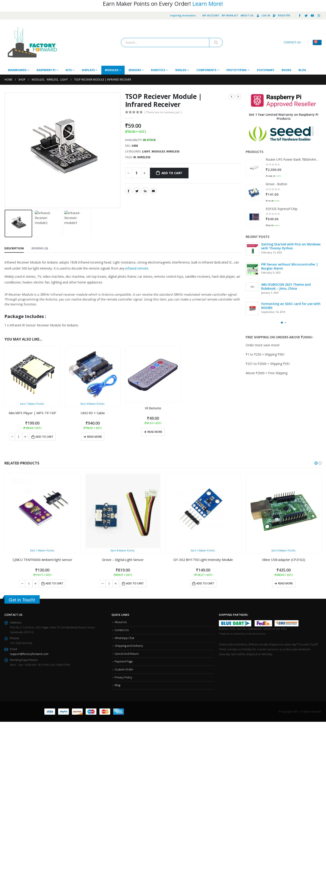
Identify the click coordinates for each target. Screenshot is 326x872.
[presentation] (5, 150)
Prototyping (236, 70)
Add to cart (172, 173)
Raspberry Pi (46, 70)
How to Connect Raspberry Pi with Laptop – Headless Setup (287, 286)
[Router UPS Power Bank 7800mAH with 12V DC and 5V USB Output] (254, 168)
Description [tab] (14, 248)
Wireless (172, 151)
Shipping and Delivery (129, 646)
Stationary (265, 70)
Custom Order (124, 669)
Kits (69, 70)
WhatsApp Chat (124, 638)
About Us (247, 15)
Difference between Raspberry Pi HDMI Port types (290, 246)
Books (286, 70)
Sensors (134, 70)
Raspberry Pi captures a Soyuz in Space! (286, 306)
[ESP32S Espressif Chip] (254, 217)
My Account (211, 15)
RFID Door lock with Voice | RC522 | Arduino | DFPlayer (288, 266)
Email (153, 190)
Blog (302, 70)
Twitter (136, 190)
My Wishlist (230, 15)
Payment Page (124, 661)
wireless (143, 157)
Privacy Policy (123, 677)
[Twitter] (306, 15)
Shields (180, 70)
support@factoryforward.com (29, 654)
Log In (266, 15)
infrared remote (136, 268)
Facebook (128, 190)
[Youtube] (312, 15)
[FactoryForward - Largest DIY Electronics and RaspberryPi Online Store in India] (32, 42)
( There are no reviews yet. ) (163, 112)
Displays (88, 70)
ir (134, 157)
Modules (111, 70)
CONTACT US (292, 42)
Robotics (158, 70)
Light (146, 151)
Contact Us (122, 630)
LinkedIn (145, 190)
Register (284, 15)
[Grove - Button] (254, 192)
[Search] (215, 42)
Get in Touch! (22, 599)
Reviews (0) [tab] (39, 248)
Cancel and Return (127, 654)
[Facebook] (300, 15)
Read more (94, 437)
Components (206, 70)
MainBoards (17, 70)
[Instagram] (319, 15)
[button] (282, 323)
